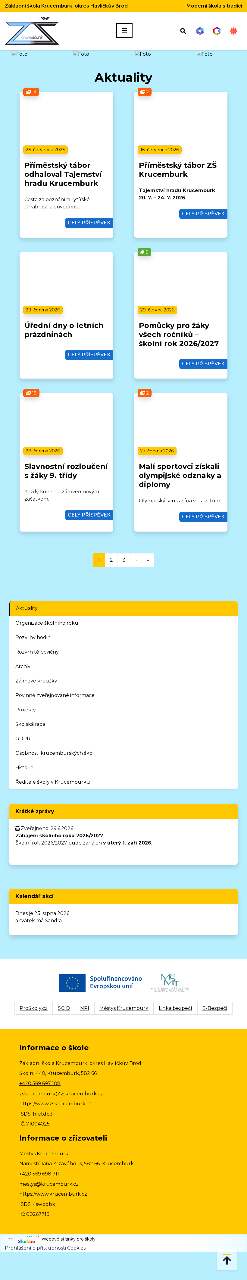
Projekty (25, 710)
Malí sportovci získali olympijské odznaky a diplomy (180, 475)
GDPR (22, 738)
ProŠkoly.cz (34, 1008)
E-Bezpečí (214, 1008)
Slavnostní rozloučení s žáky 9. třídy (66, 471)
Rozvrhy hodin (33, 637)
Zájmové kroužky (36, 681)
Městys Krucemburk (124, 1008)
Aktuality (27, 608)
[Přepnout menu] (124, 30)
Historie (24, 767)
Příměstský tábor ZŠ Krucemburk (178, 170)
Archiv (22, 666)
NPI (84, 1008)
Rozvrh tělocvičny (37, 652)
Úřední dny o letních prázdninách (64, 330)
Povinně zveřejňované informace (55, 695)
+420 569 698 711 (39, 1174)
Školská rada (30, 724)
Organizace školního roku (46, 623)
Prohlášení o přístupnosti (35, 1248)
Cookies (76, 1248)
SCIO (64, 1008)
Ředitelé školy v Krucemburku (52, 782)
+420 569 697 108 (40, 1083)
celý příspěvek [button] (89, 223)
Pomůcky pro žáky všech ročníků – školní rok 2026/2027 (179, 334)
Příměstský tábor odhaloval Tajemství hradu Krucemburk (63, 174)
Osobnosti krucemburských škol (54, 753)
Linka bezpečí (175, 1008)
